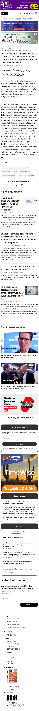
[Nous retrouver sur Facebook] (11, 635)
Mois (24, 532)
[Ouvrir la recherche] (22, 13)
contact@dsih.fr (11, 657)
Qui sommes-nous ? (13, 619)
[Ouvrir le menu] (36, 13)
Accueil (3, 48)
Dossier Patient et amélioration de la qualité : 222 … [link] (16, 50)
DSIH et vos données (13, 625)
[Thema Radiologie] (19, 704)
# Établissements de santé (8, 175)
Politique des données (7, 449)
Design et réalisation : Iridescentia (17, 628)
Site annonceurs (12, 655)
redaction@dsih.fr (12, 663)
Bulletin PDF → (14, 686)
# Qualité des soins (25, 171)
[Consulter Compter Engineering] (19, 5)
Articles (9, 48)
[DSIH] (19, 698)
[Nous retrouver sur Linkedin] (8, 635)
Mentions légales (12, 622)
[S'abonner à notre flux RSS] (15, 635)
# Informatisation (29, 175)
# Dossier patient (6, 171)
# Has (20, 175)
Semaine (16, 532)
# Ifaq (15, 171)
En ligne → (13, 689)
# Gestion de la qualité (22, 168)
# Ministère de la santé (7, 168)
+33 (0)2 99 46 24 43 (13, 649)
